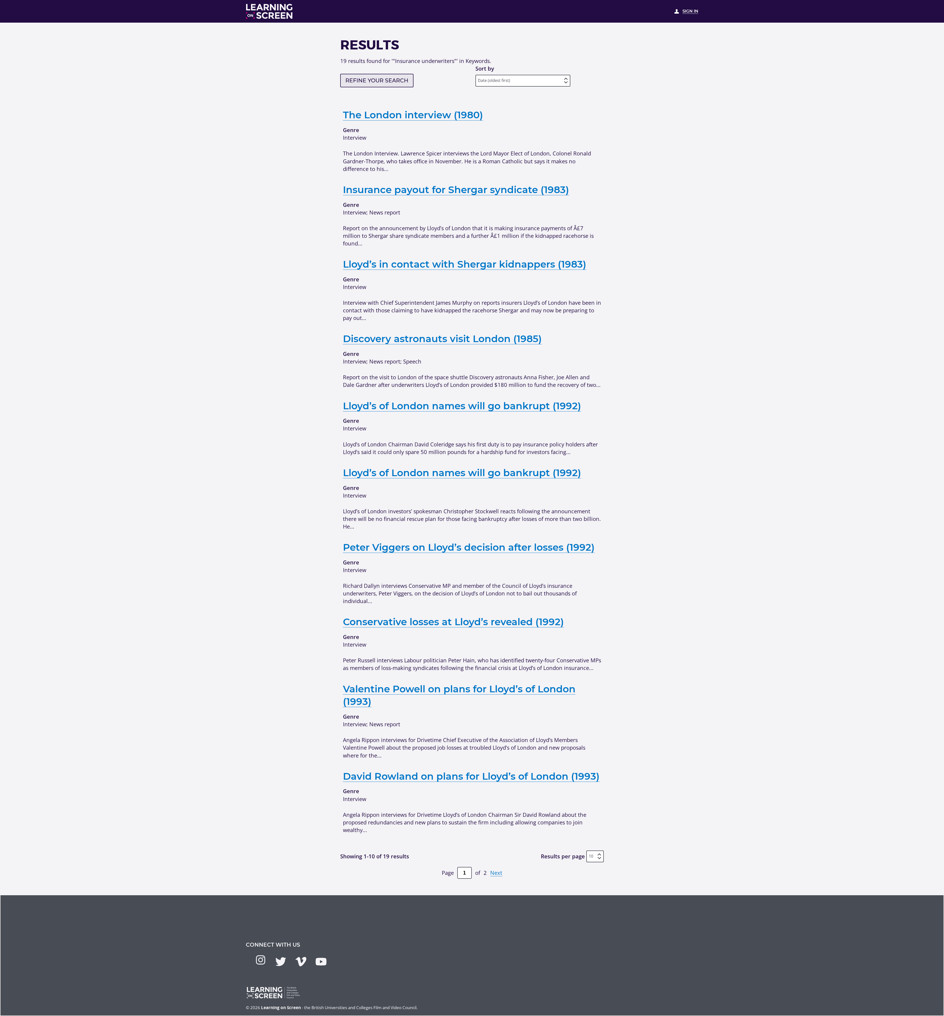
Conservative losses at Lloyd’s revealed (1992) (453, 622)
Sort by (484, 68)
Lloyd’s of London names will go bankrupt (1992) (462, 406)
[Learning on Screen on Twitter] (280, 961)
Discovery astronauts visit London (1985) (442, 339)
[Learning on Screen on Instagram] (260, 960)
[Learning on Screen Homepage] (269, 11)
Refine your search (376, 80)
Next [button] (496, 872)
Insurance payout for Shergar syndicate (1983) (456, 190)
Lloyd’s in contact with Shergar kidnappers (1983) (464, 264)
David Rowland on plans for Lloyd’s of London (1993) (471, 776)
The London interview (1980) (413, 115)
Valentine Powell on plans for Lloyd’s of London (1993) (459, 695)
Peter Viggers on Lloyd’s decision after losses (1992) (469, 547)
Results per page (563, 856)
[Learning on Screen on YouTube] (321, 961)
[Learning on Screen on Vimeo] (300, 961)
